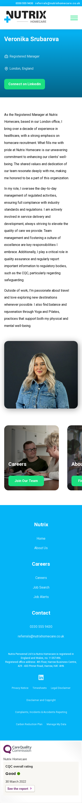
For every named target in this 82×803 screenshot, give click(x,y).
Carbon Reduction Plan (29, 724)
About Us (41, 548)
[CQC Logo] (17, 752)
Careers (41, 578)
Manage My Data (56, 724)
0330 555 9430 (24, 3)
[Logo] (22, 17)
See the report (17, 788)
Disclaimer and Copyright (41, 700)
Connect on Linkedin (24, 84)
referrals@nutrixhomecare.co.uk (57, 3)
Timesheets (40, 688)
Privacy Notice (20, 688)
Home (41, 539)
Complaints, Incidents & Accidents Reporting (41, 712)
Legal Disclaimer (60, 688)
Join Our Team (26, 481)
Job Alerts (41, 597)
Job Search (41, 587)
